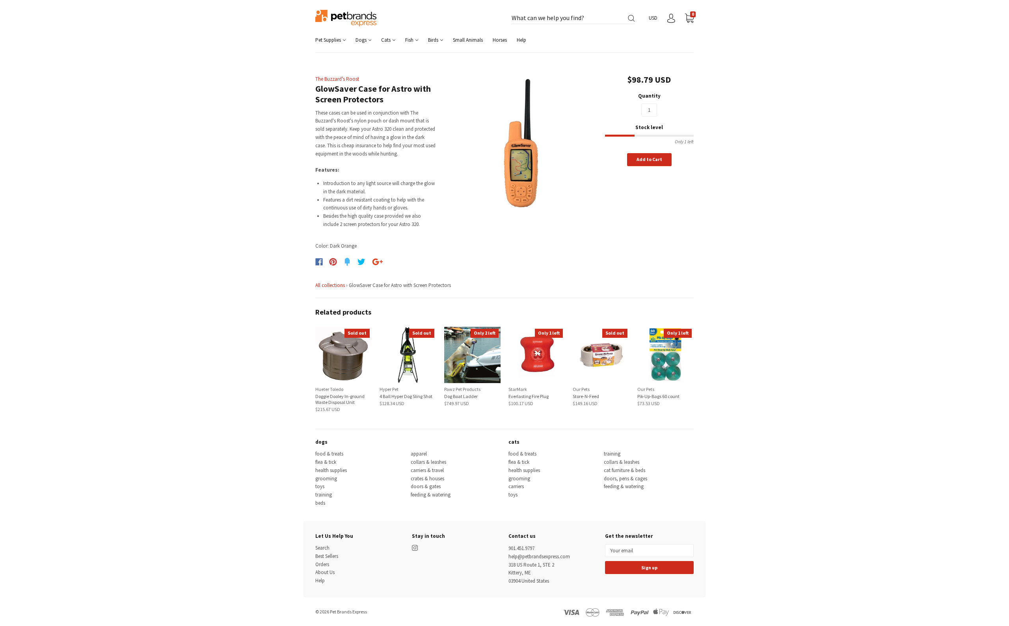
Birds (433, 40)
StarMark (517, 389)
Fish (410, 40)
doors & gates (426, 486)
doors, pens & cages (625, 478)
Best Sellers (326, 556)
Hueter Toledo (329, 389)
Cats (386, 40)
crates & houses (427, 478)
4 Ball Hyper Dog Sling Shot (406, 396)
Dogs (362, 40)
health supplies (331, 470)
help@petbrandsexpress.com (539, 556)
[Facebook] (319, 262)
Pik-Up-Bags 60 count (658, 396)
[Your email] (649, 550)
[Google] (378, 262)
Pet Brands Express (348, 612)
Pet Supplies (328, 40)
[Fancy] (347, 262)
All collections (330, 285)
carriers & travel (427, 470)
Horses (500, 40)
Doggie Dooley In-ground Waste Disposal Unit (340, 399)
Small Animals (468, 40)
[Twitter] (361, 262)
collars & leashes (428, 462)
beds (320, 503)
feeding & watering (431, 494)
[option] (521, 143)
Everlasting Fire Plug (528, 396)
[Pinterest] (333, 262)
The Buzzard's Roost (337, 79)
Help (521, 40)
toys (319, 486)
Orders (322, 564)
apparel (419, 453)
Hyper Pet (389, 389)
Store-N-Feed (586, 396)
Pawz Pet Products (462, 389)
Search (322, 548)
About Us (325, 572)
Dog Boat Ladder (461, 396)
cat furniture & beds (624, 470)
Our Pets (581, 389)
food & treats (329, 453)
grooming (326, 478)
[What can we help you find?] (573, 18)
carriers (516, 486)
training (323, 494)
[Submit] (631, 18)
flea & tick (325, 462)
